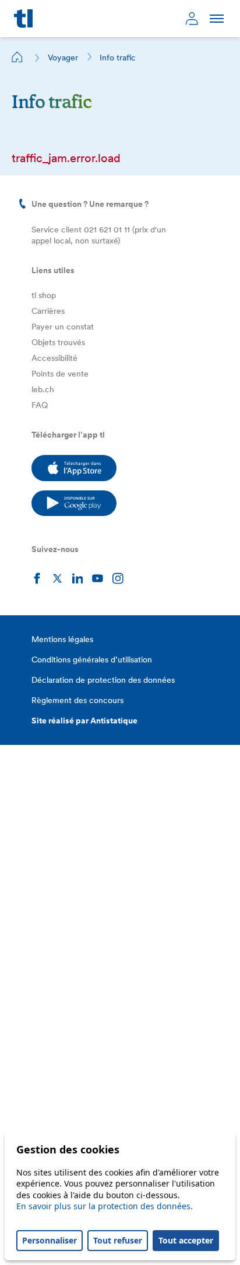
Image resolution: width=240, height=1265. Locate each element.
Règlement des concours (77, 700)
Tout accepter (185, 1240)
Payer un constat (62, 326)
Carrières (48, 311)
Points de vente (60, 373)
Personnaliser (49, 1240)
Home (17, 57)
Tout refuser (117, 1240)
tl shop (43, 295)
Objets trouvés (58, 342)
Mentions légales (62, 639)
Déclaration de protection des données (103, 680)
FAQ (39, 405)
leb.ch (42, 389)
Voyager (63, 57)
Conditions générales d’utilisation (91, 659)
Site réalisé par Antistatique (84, 720)
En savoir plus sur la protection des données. (104, 1206)
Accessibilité (54, 358)
